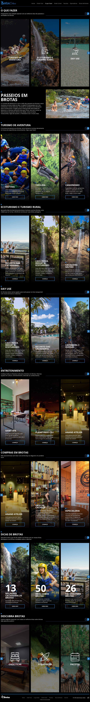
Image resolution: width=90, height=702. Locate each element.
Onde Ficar (40, 3)
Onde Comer (58, 3)
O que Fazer (48, 3)
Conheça (15, 279)
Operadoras (73, 3)
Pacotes (65, 3)
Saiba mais (15, 197)
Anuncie (66, 697)
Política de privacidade (45, 699)
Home (33, 3)
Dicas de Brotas (83, 3)
